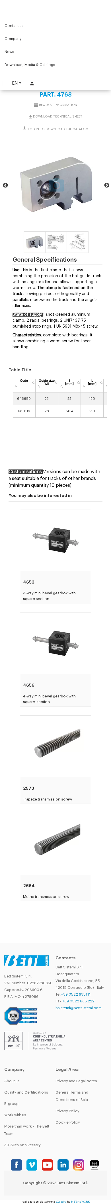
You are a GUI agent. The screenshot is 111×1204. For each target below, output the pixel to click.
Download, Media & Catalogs (30, 65)
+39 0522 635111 (76, 994)
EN (15, 83)
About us (12, 1081)
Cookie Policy (68, 1122)
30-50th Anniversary (22, 1145)
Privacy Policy (67, 1111)
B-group (11, 1103)
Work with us (15, 1115)
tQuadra (61, 1201)
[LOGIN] (31, 83)
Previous (5, 185)
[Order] (33, 383)
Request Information (58, 104)
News (9, 52)
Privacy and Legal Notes (76, 1081)
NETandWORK (80, 1201)
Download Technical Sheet (57, 116)
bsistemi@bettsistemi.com (79, 1008)
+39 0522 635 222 (78, 1001)
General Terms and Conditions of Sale (72, 1095)
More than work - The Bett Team (26, 1129)
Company (13, 38)
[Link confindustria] (34, 1041)
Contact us (14, 25)
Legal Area (67, 1070)
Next (107, 185)
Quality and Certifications (26, 1092)
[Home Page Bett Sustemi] (11, 7)
